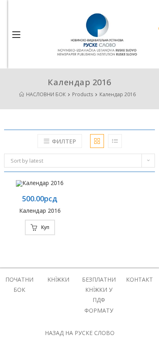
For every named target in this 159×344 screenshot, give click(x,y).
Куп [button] (45, 227)
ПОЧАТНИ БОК (19, 284)
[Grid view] (97, 141)
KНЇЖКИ (58, 279)
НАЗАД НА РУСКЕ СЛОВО (80, 333)
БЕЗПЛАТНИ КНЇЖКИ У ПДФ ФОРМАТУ (99, 295)
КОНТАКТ (139, 279)
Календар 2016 (40, 210)
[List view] (115, 141)
